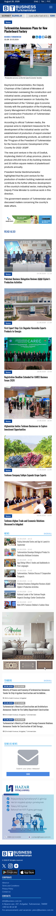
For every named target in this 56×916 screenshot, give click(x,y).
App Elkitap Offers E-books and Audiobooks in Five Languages (33, 564)
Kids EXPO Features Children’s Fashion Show (33, 604)
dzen (16, 866)
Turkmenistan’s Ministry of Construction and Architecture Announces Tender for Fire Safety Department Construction (26, 708)
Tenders (8, 680)
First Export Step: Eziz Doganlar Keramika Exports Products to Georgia (25, 329)
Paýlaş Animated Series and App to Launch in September (33, 543)
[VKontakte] (40, 37)
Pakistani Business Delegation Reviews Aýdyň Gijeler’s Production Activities (27, 280)
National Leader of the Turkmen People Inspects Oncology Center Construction (31, 596)
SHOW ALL (48, 533)
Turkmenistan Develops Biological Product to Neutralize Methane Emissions (33, 554)
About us (5, 883)
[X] (33, 37)
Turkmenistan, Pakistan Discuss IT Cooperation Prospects (34, 575)
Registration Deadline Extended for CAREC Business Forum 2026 (26, 379)
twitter (4, 866)
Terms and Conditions (10, 886)
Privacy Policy (7, 889)
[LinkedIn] (36, 37)
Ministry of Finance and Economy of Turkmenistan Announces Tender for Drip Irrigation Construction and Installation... (26, 691)
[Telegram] (43, 37)
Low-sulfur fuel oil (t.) (24, 16)
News (6, 533)
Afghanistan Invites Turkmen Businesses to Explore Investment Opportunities (25, 428)
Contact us (6, 892)
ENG (36, 2)
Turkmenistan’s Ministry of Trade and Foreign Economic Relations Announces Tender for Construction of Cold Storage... (28, 724)
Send (28, 774)
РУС (49, 2)
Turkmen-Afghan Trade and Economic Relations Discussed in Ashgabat (24, 522)
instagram (10, 866)
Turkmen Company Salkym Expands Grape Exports (25, 475)
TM (42, 2)
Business (8, 22)
